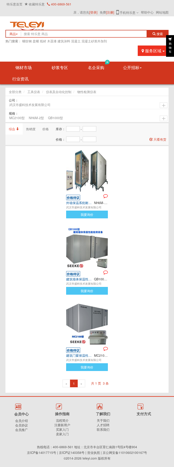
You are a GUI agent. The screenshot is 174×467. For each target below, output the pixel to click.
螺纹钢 (27, 41)
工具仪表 (33, 91)
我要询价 (87, 214)
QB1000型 (55, 118)
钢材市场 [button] (23, 67)
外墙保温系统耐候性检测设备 (80, 202)
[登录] (93, 12)
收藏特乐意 (37, 4)
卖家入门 (62, 434)
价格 (45, 129)
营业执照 (93, 452)
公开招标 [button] (131, 67)
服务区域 (153, 50)
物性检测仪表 (86, 91)
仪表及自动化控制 (58, 91)
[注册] (110, 12)
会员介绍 (21, 420)
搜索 (161, 33)
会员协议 (21, 425)
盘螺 (36, 41)
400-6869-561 (60, 4)
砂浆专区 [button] (60, 67)
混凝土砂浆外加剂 (94, 41)
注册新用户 (62, 425)
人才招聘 (103, 425)
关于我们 (103, 420)
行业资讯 (20, 79)
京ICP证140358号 (72, 452)
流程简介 (62, 420)
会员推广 (21, 429)
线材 (43, 41)
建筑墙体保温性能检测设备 (80, 279)
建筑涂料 (64, 41)
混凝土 (76, 41)
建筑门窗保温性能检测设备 (80, 355)
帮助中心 (147, 12)
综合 (12, 129)
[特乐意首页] (87, 25)
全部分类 (15, 91)
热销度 (31, 129)
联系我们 (103, 429)
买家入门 (62, 429)
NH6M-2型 (36, 118)
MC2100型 (17, 118)
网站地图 (162, 12)
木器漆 (52, 41)
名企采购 (98, 66)
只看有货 (159, 139)
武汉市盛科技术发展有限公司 (30, 104)
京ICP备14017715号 (41, 452)
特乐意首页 (14, 4)
